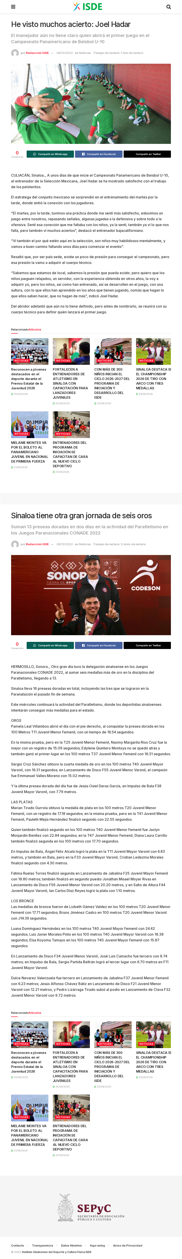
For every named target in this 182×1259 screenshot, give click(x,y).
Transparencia (42, 1245)
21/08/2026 (20, 467)
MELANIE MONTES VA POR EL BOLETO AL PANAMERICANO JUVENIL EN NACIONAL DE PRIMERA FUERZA (29, 452)
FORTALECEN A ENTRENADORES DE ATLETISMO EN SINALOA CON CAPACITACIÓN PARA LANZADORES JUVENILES (70, 383)
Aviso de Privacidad (127, 1245)
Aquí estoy (97, 1245)
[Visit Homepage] (91, 6)
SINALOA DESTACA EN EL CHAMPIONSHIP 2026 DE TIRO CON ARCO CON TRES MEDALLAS (154, 378)
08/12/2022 (65, 53)
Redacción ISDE (37, 53)
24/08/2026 (145, 394)
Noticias (85, 53)
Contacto (17, 1245)
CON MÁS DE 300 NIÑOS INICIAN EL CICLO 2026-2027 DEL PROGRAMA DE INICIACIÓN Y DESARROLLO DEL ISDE (112, 383)
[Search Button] (168, 6)
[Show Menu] (13, 6)
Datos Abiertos (71, 1245)
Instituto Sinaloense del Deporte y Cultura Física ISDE (56, 1252)
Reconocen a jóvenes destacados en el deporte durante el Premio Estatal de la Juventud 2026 (28, 378)
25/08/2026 (20, 394)
